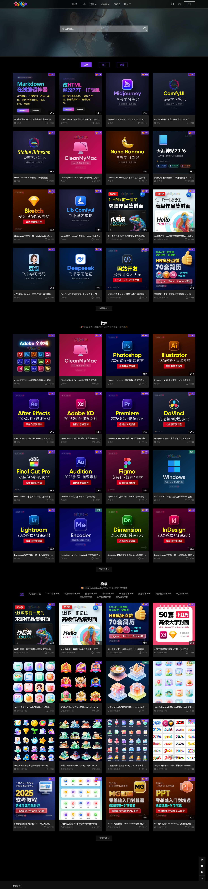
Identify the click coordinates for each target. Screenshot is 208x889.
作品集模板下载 (116, 239)
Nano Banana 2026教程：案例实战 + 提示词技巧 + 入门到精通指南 (127, 178)
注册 (190, 4)
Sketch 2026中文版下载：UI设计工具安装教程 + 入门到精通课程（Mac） (34, 236)
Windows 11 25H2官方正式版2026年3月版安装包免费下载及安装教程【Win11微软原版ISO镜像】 (174, 497)
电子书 (127, 4)
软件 (65, 181)
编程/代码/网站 (115, 298)
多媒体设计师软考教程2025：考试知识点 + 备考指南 (34, 824)
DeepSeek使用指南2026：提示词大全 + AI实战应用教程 (80, 294)
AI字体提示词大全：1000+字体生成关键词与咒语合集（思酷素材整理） (34, 294)
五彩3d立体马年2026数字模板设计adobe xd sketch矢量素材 (174, 766)
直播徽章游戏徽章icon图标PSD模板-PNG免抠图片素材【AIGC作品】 (80, 707)
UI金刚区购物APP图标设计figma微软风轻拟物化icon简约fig (80, 824)
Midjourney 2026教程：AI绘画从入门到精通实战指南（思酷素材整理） (127, 119)
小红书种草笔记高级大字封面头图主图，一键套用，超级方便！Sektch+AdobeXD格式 (174, 649)
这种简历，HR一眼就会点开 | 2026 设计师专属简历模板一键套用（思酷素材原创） (174, 294)
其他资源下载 (22, 827)
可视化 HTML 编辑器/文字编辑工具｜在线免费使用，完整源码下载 (80, 119)
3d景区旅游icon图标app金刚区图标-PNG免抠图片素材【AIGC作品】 (80, 766)
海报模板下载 (162, 653)
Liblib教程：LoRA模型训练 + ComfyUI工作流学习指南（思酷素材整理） (80, 236)
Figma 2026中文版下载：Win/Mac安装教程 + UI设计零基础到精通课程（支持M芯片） (127, 497)
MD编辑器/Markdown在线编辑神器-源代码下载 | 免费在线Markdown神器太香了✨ (34, 119)
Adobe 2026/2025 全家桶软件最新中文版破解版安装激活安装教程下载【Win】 (34, 380)
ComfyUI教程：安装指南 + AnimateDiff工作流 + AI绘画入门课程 (174, 119)
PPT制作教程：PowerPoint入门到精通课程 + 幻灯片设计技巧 (174, 824)
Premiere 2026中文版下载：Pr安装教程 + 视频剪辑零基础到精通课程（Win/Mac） (127, 438)
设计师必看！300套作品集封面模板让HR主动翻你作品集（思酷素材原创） (174, 236)
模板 (92, 4)
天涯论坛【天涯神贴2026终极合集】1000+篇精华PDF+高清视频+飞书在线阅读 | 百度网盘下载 (174, 178)
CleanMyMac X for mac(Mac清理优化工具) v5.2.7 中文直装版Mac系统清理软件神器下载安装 (80, 178)
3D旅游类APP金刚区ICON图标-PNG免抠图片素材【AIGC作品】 (174, 707)
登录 (180, 4)
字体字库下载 (162, 769)
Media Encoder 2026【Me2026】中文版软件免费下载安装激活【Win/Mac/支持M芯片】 (80, 555)
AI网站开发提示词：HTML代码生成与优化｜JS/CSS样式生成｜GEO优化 (127, 294)
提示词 (104, 4)
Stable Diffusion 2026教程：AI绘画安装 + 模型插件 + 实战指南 (34, 178)
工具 (83, 4)
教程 (74, 4)
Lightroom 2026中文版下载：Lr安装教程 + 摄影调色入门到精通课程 (34, 555)
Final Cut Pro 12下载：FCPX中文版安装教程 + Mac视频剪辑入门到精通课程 (34, 497)
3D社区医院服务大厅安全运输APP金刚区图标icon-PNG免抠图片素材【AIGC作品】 (34, 766)
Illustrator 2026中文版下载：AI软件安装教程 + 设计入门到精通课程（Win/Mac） (174, 380)
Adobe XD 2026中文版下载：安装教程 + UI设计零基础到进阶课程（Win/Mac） (80, 438)
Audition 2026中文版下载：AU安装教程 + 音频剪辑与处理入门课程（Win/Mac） (80, 497)
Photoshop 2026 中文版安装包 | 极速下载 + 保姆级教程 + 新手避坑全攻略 (127, 380)
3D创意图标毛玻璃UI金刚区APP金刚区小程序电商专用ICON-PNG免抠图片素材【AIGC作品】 (127, 766)
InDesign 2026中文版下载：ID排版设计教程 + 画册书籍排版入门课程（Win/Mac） (174, 555)
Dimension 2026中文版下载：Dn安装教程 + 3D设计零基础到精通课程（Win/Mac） (127, 555)
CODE (117, 4)
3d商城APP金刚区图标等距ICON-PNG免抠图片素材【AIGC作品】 (127, 707)
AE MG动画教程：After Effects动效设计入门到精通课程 (127, 824)
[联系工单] (202, 872)
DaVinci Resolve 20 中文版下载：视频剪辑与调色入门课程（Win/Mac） (174, 438)
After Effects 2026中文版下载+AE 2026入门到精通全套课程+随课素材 (34, 438)
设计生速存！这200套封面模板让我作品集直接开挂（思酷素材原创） (127, 236)
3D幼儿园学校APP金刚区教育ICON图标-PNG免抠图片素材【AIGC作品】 (34, 707)
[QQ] (202, 866)
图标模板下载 (22, 711)
